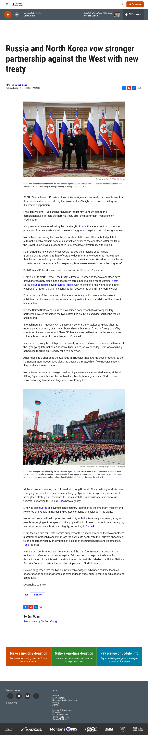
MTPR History (58, 698)
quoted (43, 507)
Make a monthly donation (28, 653)
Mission (55, 696)
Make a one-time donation (74, 653)
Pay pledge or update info (119, 653)
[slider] (21, 14)
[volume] (16, 14)
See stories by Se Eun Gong (40, 621)
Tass (62, 500)
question (79, 299)
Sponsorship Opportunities (64, 700)
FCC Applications (60, 715)
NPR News (37, 595)
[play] (8, 14)
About (55, 690)
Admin (55, 705)
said (84, 226)
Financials (56, 712)
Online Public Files (60, 717)
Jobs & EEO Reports (61, 719)
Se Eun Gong (21, 84)
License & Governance (62, 710)
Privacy (55, 702)
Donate (136, 4)
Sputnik (90, 526)
